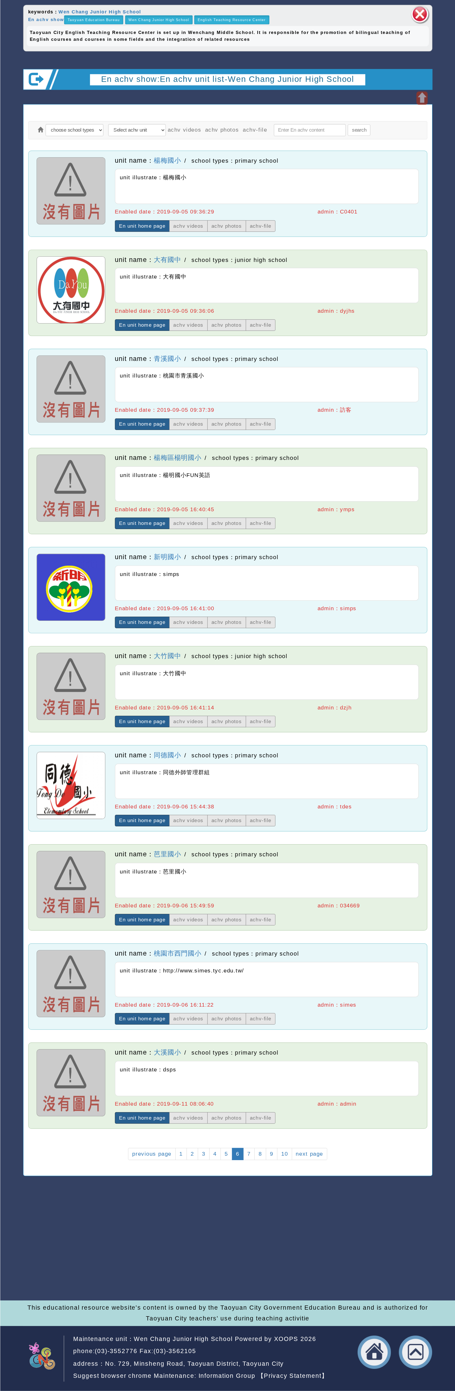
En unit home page (142, 226)
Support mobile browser (348, 1247)
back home (374, 1352)
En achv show (46, 19)
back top (415, 1352)
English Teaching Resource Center (232, 20)
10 (284, 1154)
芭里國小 (167, 854)
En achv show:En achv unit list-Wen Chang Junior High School (227, 78)
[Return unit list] (40, 130)
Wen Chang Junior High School (99, 11)
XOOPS (286, 1339)
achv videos (184, 130)
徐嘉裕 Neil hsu (198, 1278)
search (359, 130)
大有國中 (167, 259)
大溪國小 (167, 1052)
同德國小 (167, 755)
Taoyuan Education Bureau (93, 20)
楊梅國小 (167, 160)
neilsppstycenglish (177, 1237)
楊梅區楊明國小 (177, 457)
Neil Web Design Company (214, 1267)
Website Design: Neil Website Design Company (48, 1259)
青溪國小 (167, 358)
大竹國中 (167, 655)
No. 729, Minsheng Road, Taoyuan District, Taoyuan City (194, 1363)
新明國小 (167, 556)
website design (136, 1267)
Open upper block (421, 98)
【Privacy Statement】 (292, 1375)
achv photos (222, 130)
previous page (151, 1154)
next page (309, 1154)
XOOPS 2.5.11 (165, 1257)
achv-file (255, 130)
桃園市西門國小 (177, 953)
